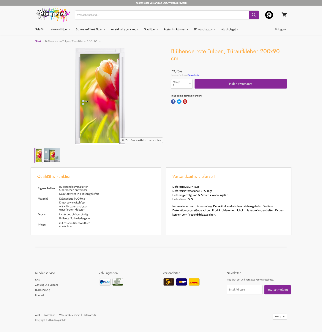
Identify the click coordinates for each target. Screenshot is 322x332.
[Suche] (254, 15)
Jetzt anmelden (277, 289)
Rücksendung (42, 289)
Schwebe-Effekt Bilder (89, 29)
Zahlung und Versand (47, 284)
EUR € (278, 316)
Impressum (49, 314)
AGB (37, 314)
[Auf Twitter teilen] (179, 101)
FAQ (37, 279)
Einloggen (280, 29)
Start (38, 41)
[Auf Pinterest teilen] (185, 101)
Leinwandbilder (59, 29)
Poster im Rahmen (175, 29)
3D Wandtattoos (203, 29)
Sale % (39, 29)
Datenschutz (89, 314)
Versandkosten (194, 75)
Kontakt (39, 295)
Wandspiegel (228, 29)
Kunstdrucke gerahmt (123, 29)
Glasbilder (150, 29)
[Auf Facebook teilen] (173, 101)
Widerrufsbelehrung (69, 314)
